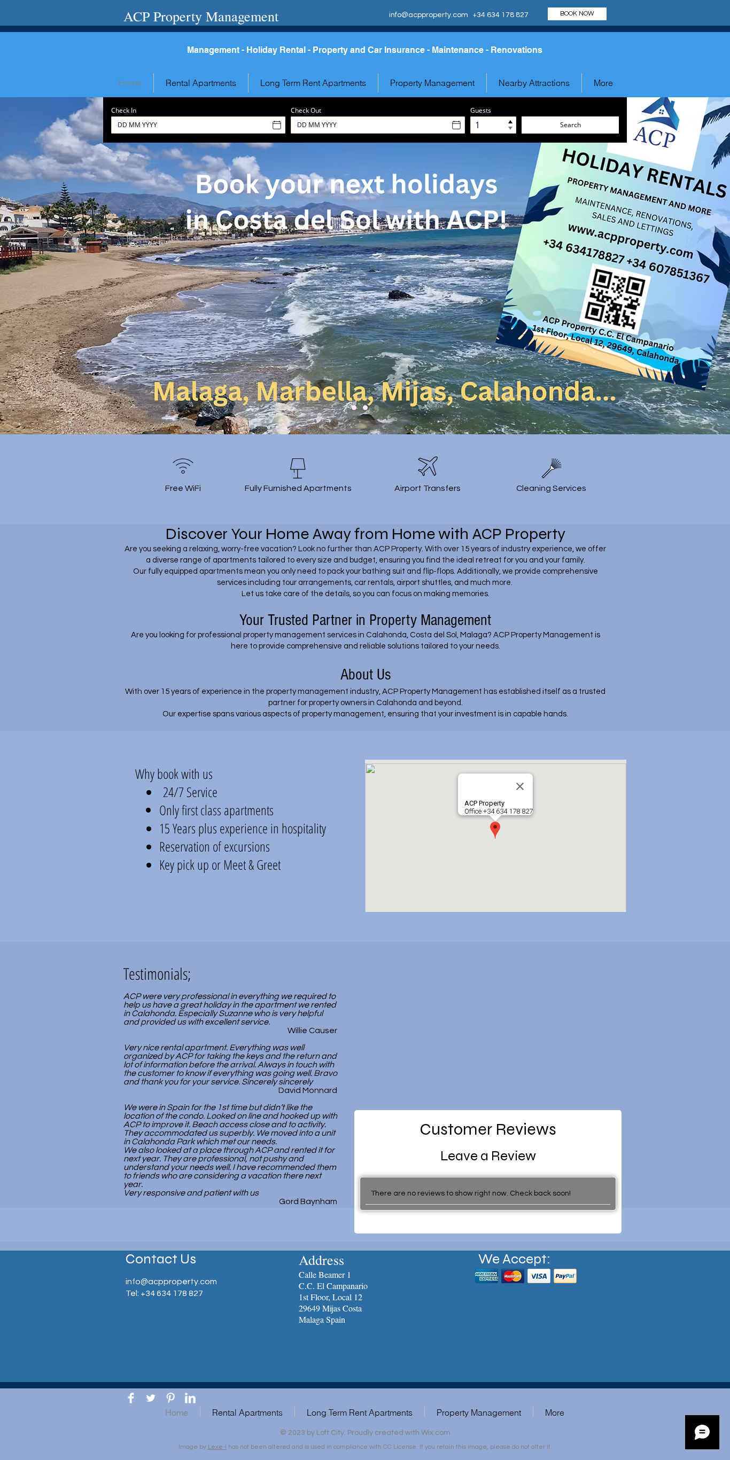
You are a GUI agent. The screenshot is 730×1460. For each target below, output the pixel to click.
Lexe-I (217, 1446)
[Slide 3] (354, 407)
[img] (486, 1276)
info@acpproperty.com (428, 15)
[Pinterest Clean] (170, 1398)
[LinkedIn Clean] (190, 1398)
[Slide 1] (365, 407)
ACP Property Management (200, 16)
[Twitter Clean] (150, 1398)
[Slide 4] (376, 407)
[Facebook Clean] (131, 1398)
